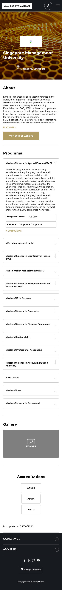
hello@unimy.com (32, 569)
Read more (8, 127)
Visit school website (21, 136)
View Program (13, 231)
